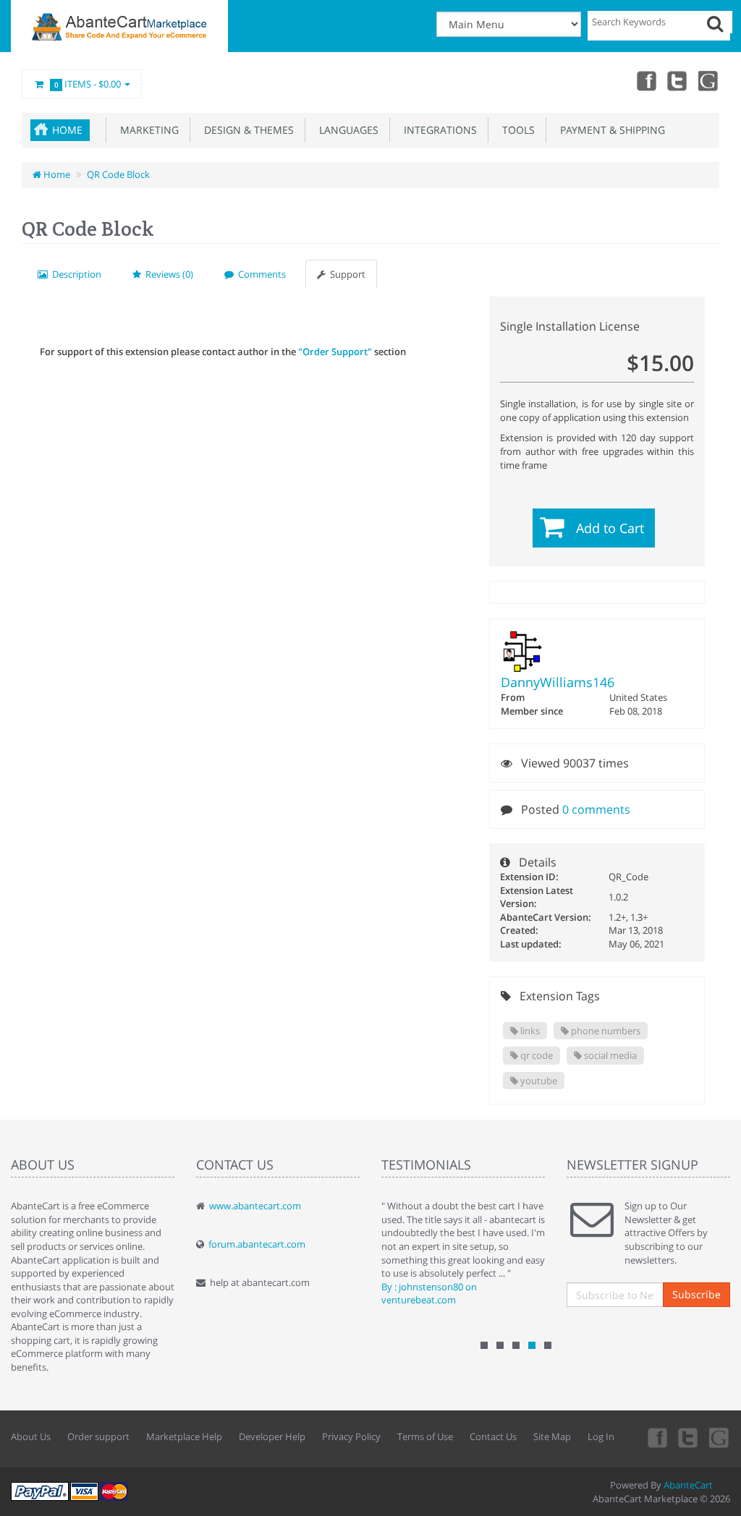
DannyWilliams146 (557, 682)
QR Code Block (118, 174)
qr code (535, 1055)
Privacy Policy (351, 1436)
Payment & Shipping (609, 130)
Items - (88, 83)
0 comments (596, 809)
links (529, 1030)
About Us (31, 1436)
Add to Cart (610, 528)
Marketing (146, 130)
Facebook (645, 80)
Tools (515, 130)
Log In (601, 1436)
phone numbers (604, 1030)
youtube (709, 80)
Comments (260, 274)
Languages (345, 130)
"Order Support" (335, 351)
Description (74, 274)
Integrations (437, 130)
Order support (98, 1436)
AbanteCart (688, 1484)
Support (345, 274)
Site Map (552, 1436)
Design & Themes (246, 130)
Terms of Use (425, 1436)
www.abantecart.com (255, 1205)
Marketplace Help (184, 1436)
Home (67, 130)
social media (609, 1055)
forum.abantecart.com (256, 1244)
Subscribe (696, 1294)
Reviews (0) (167, 274)
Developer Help (272, 1436)
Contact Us (493, 1436)
